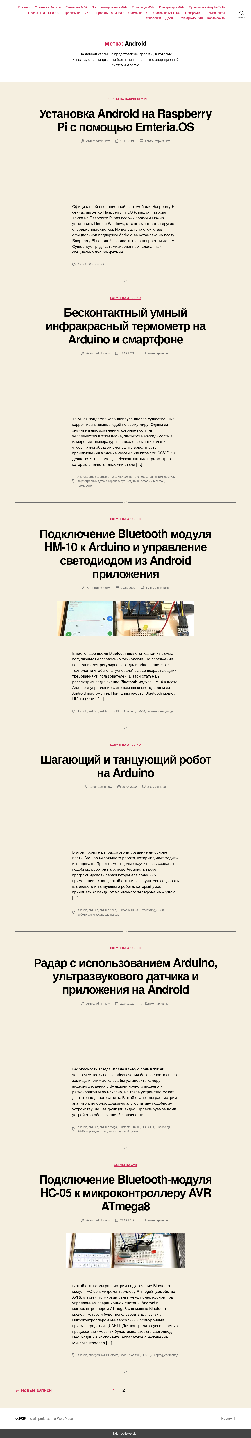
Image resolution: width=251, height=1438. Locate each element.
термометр (84, 485)
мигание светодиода (159, 711)
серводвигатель (108, 914)
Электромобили (191, 18)
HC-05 (135, 910)
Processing (148, 910)
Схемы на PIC (138, 13)
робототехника (87, 914)
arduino (93, 476)
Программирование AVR (109, 7)
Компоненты (216, 13)
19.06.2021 (127, 141)
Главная (24, 7)
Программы (193, 13)
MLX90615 (125, 476)
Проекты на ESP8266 (43, 13)
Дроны (170, 18)
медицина (133, 481)
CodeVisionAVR (130, 1355)
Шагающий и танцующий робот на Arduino (125, 765)
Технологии (152, 18)
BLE (119, 711)
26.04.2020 (129, 786)
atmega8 (94, 1355)
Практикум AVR (143, 7)
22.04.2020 (127, 1003)
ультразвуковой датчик (123, 1131)
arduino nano (108, 476)
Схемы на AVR (76, 7)
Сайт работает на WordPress (51, 1418)
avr (103, 1355)
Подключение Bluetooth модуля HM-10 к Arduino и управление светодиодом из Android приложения (125, 553)
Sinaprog (157, 1355)
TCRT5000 (140, 476)
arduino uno (107, 711)
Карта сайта (216, 18)
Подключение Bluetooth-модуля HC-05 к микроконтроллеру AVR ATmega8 (125, 1192)
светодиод (171, 1355)
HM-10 (140, 711)
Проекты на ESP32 (77, 13)
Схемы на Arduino (48, 7)
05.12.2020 (128, 588)
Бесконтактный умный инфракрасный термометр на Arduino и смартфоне (126, 325)
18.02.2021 (127, 353)
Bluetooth (129, 711)
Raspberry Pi (97, 264)
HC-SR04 (148, 1127)
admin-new (103, 141)
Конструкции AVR (171, 7)
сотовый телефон (152, 481)
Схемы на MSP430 (167, 13)
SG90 (160, 910)
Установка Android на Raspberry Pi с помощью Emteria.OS (125, 119)
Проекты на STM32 (110, 13)
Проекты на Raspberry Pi (207, 7)
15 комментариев (157, 588)
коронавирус (116, 481)
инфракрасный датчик (92, 481)
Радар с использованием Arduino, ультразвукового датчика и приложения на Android (125, 975)
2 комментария (157, 786)
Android (82, 264)
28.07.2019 (127, 1220)
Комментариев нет (157, 141)
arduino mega (108, 1127)
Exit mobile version (125, 1433)
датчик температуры (161, 476)
